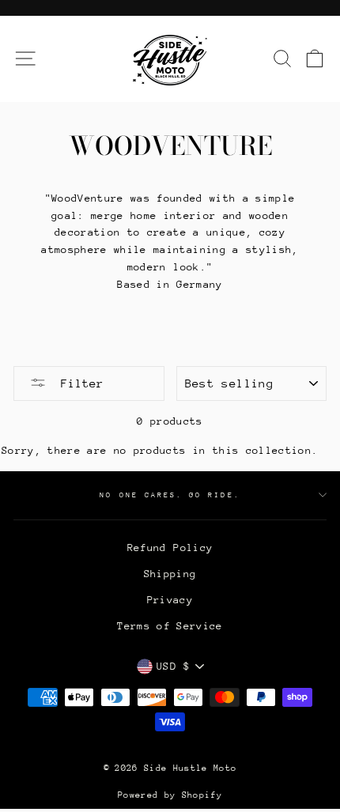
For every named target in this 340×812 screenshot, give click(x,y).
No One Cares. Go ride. (170, 494)
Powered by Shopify (170, 795)
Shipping (170, 574)
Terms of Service (169, 626)
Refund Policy (170, 547)
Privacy (170, 600)
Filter (79, 383)
